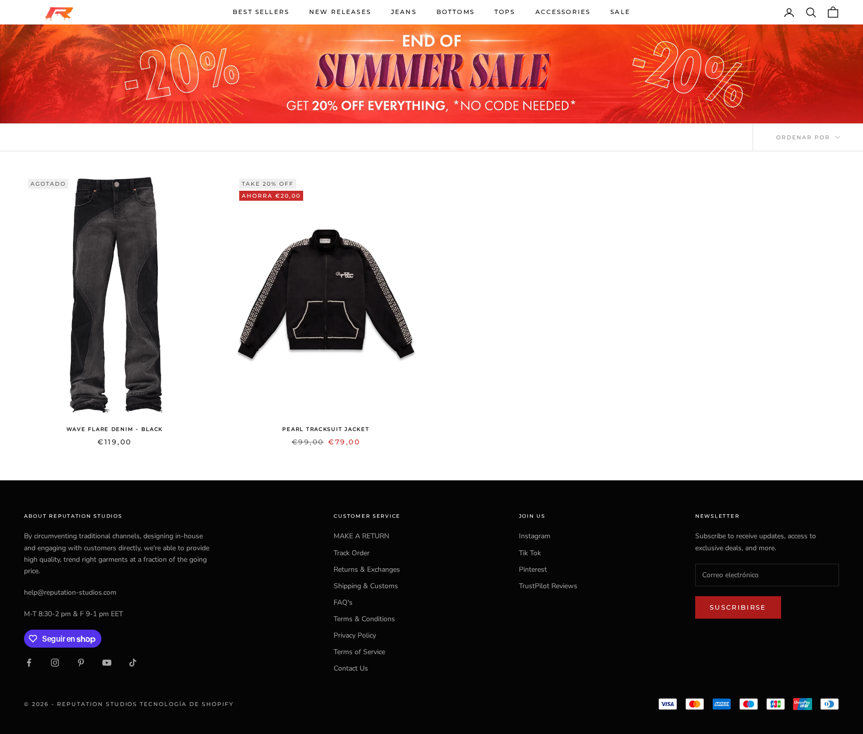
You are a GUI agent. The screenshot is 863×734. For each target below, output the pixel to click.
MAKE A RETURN (361, 536)
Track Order (352, 553)
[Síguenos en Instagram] (55, 663)
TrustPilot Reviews (548, 586)
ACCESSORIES (563, 11)
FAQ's (343, 602)
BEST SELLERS (261, 11)
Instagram (534, 536)
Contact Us (351, 668)
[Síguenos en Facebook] (29, 663)
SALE (620, 11)
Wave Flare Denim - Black (114, 429)
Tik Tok (530, 553)
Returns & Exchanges (367, 569)
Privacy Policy (355, 635)
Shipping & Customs (366, 586)
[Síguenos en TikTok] (133, 663)
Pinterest (533, 569)
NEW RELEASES (340, 11)
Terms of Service (359, 652)
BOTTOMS (455, 11)
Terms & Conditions (364, 619)
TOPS (504, 11)
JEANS (404, 11)
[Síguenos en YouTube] (107, 663)
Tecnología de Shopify (187, 704)
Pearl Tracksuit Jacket (325, 429)
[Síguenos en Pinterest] (81, 663)
